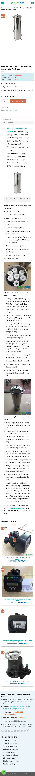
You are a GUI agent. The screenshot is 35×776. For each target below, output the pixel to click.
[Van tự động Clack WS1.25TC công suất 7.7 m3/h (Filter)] (17, 581)
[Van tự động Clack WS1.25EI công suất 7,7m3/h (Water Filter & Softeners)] (17, 623)
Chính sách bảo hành (9, 752)
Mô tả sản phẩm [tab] (7, 119)
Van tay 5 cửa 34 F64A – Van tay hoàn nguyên (17, 681)
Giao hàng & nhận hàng (10, 749)
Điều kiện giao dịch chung (11, 761)
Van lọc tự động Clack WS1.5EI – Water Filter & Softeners (17, 558)
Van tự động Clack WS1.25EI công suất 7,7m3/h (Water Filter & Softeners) (17, 641)
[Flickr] (24, 730)
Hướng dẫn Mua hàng (10, 740)
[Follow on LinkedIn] (18, 730)
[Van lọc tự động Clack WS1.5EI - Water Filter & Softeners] (17, 540)
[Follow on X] (12, 730)
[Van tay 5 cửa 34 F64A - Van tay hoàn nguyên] (17, 664)
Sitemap (28, 774)
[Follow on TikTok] (9, 730)
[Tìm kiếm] (32, 3)
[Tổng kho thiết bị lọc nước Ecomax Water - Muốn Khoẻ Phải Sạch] (17, 3)
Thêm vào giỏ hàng (18, 101)
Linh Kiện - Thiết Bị (13, 8)
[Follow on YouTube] (21, 730)
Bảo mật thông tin (9, 758)
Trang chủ (4, 8)
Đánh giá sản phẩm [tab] (8, 122)
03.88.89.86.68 (10, 714)
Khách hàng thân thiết (10, 746)
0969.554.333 (18, 712)
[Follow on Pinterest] (15, 730)
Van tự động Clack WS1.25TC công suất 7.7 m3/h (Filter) (17, 599)
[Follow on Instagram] (6, 730)
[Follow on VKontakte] (27, 730)
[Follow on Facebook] (2, 730)
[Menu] (2, 3)
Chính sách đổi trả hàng (10, 755)
